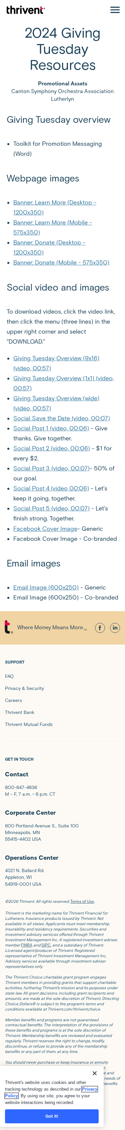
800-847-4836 (21, 787)
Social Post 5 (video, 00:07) (51, 508)
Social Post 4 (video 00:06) (51, 488)
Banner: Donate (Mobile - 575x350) (61, 262)
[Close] (94, 1073)
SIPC (46, 945)
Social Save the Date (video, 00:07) (61, 418)
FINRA (26, 945)
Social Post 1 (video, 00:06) (51, 428)
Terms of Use (82, 901)
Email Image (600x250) (46, 587)
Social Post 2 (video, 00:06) (51, 448)
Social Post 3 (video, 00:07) (51, 468)
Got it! (52, 1116)
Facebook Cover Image (45, 528)
